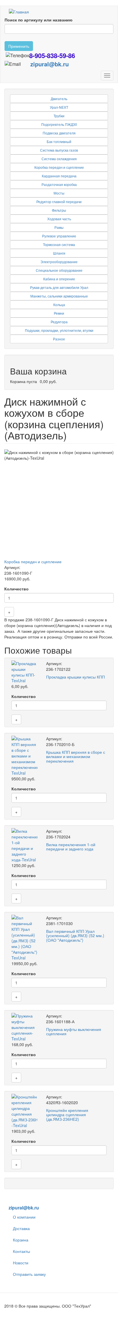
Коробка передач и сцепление (59, 167)
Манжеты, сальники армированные (59, 295)
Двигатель (59, 98)
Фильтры (59, 210)
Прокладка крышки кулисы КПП (75, 677)
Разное (59, 338)
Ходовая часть (59, 218)
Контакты (21, 1251)
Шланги (59, 253)
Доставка (21, 1228)
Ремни (59, 313)
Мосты (59, 193)
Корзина (20, 1240)
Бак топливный (59, 141)
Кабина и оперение (59, 278)
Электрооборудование (59, 261)
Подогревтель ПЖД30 (59, 124)
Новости (20, 1263)
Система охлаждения (59, 158)
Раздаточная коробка (59, 184)
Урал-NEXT (59, 107)
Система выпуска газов (59, 150)
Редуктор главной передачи (59, 201)
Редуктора (59, 321)
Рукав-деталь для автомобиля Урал (59, 287)
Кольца (59, 304)
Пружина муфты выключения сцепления (73, 1031)
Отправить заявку (29, 1274)
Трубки (59, 115)
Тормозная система (59, 244)
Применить (18, 46)
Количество (16, 589)
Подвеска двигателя (59, 132)
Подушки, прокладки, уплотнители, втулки (59, 330)
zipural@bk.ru (49, 64)
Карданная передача (59, 175)
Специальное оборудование (59, 270)
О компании (24, 1217)
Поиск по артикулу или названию (38, 20)
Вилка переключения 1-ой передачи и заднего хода (70, 847)
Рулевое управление (59, 235)
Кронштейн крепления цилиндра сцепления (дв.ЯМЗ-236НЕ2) (67, 1114)
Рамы (59, 227)
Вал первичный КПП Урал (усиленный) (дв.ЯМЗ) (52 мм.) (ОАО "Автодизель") (75, 935)
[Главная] (19, 11)
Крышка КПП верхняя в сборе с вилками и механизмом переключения (75, 756)
